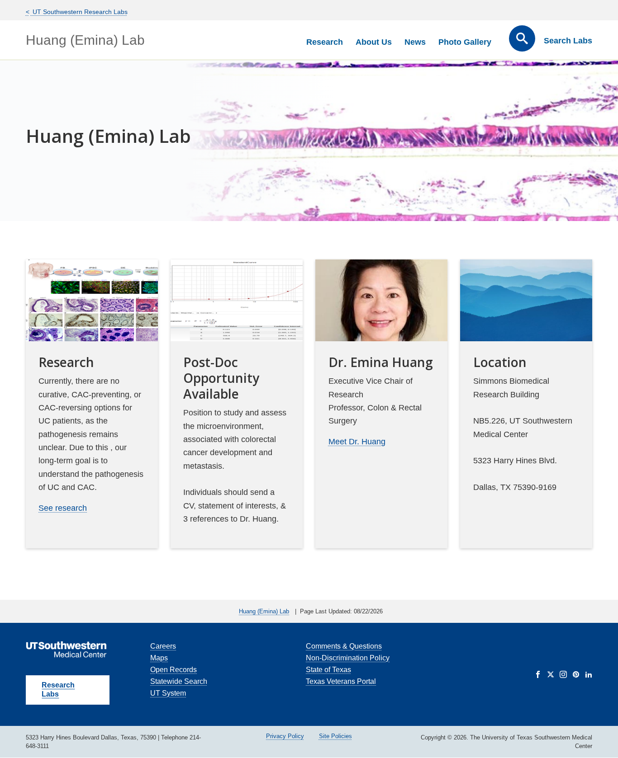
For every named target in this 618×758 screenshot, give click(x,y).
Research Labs (58, 689)
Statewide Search (178, 681)
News (415, 42)
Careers (163, 646)
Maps (159, 658)
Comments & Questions (344, 646)
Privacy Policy (285, 736)
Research (324, 42)
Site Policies (335, 736)
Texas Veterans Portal (341, 681)
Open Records (173, 669)
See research (62, 508)
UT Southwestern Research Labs (79, 11)
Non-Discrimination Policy (348, 658)
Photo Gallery (464, 42)
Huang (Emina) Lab (85, 40)
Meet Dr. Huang (356, 442)
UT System (168, 693)
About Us (374, 42)
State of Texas (328, 669)
